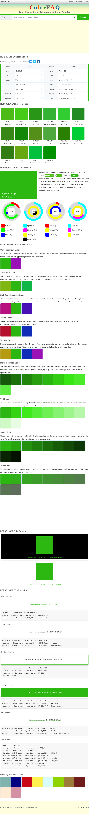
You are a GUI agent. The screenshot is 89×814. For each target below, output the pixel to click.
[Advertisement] (44, 37)
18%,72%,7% (19, 98)
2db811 (17, 75)
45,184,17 (18, 71)
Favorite (70, 2)
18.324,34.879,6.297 (65, 80)
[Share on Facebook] (38, 61)
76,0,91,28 (18, 80)
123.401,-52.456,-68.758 (67, 98)
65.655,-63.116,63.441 (66, 89)
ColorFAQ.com (5, 2)
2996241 (18, 94)
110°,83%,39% (20, 85)
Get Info (83, 17)
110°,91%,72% (20, 89)
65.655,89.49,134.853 (66, 94)
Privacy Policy (8, 807)
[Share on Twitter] (34, 61)
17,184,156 (62, 71)
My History (79, 2)
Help (86, 2)
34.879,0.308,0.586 (65, 85)
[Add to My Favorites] (30, 61)
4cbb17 (59, 175)
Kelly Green (49, 175)
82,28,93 (61, 75)
